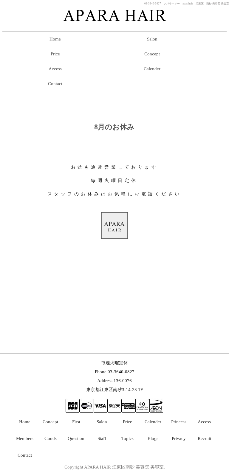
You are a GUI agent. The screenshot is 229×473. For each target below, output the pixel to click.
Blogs (153, 438)
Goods (50, 438)
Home (55, 39)
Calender (152, 68)
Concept (152, 54)
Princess (178, 421)
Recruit (204, 438)
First (76, 421)
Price (55, 54)
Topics (127, 438)
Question (76, 438)
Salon (152, 39)
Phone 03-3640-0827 (114, 371)
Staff (102, 438)
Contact (55, 83)
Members (24, 438)
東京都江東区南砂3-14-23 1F (114, 389)
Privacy (179, 438)
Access (55, 68)
